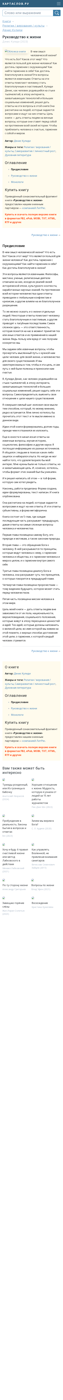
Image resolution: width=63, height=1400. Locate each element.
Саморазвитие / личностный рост (35, 151)
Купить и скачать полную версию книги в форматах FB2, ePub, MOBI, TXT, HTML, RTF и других (30, 218)
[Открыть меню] (58, 3)
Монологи (17, 182)
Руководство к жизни (24, 175)
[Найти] (56, 13)
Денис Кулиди (22, 141)
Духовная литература (18, 155)
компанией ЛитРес (33, 208)
